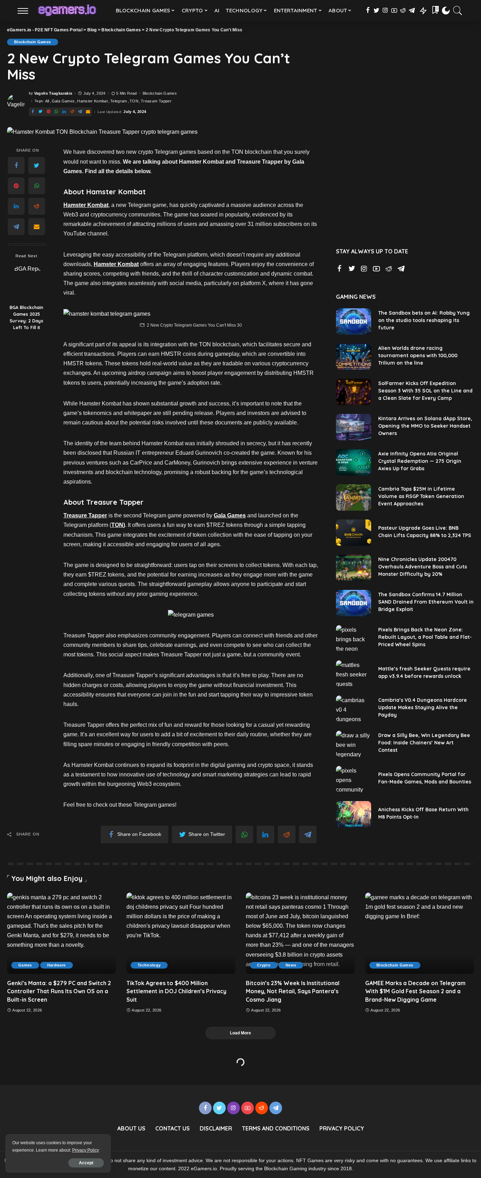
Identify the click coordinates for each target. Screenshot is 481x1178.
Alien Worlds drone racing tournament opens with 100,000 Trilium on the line (417, 355)
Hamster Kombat (92, 101)
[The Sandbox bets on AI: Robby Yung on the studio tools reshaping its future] (353, 321)
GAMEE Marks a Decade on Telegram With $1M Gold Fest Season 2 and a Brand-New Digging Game (415, 991)
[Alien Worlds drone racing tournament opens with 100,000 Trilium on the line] (353, 357)
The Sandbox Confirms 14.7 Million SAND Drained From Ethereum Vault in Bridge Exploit (426, 601)
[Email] (36, 227)
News (291, 965)
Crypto (263, 965)
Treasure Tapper (156, 101)
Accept (86, 1162)
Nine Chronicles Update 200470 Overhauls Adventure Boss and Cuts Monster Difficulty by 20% (422, 566)
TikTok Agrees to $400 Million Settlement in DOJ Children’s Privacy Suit (176, 991)
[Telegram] (16, 227)
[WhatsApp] (36, 186)
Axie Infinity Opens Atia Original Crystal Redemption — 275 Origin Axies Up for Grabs (419, 461)
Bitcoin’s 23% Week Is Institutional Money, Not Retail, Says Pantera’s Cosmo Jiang (292, 991)
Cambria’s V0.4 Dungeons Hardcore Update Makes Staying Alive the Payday (422, 707)
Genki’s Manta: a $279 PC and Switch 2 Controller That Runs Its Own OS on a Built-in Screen (59, 991)
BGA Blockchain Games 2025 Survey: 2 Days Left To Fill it (26, 317)
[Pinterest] (16, 186)
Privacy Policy (85, 1150)
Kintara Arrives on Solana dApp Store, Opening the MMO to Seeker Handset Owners (425, 425)
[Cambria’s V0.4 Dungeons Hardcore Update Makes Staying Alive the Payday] (353, 708)
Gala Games (63, 101)
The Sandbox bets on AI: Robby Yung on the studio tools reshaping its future (424, 320)
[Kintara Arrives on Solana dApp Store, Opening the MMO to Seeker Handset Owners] (353, 427)
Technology (149, 965)
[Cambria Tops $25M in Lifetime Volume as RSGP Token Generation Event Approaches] (353, 497)
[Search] (457, 10)
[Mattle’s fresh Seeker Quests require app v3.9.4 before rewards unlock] (353, 673)
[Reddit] (36, 206)
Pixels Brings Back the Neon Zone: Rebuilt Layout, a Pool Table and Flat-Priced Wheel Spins (425, 637)
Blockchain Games (32, 42)
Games (25, 965)
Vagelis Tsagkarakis (53, 93)
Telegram (118, 101)
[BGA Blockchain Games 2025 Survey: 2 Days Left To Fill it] (26, 282)
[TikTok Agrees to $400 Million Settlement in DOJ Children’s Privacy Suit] (180, 933)
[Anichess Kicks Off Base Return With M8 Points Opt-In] (353, 814)
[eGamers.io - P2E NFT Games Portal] (67, 10)
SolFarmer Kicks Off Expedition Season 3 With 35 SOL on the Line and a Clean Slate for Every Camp (425, 390)
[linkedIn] (16, 206)
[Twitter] (36, 165)
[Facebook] (16, 165)
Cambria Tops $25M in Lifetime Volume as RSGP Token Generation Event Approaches (421, 496)
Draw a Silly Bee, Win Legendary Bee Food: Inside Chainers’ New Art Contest (424, 742)
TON (134, 101)
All (47, 101)
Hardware (56, 965)
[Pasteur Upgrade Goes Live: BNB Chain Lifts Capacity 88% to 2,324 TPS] (353, 532)
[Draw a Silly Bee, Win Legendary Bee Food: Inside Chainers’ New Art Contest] (353, 744)
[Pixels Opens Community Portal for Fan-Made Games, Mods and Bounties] (353, 779)
